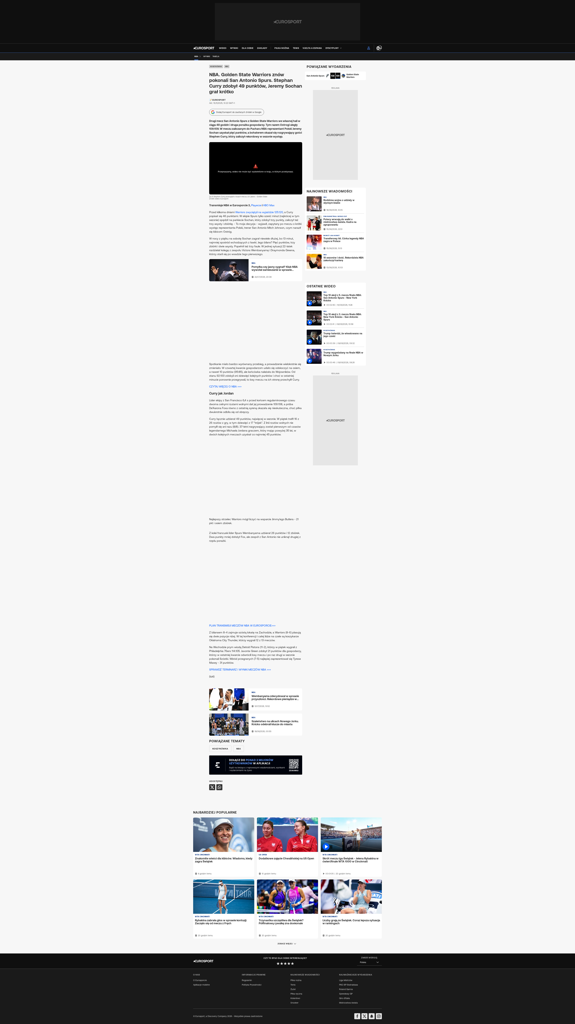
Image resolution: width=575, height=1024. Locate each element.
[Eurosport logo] (203, 48)
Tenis (292, 985)
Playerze (256, 205)
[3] (285, 963)
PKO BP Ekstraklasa (348, 985)
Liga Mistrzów (345, 980)
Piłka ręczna (296, 994)
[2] (281, 963)
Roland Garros (346, 989)
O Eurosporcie (200, 980)
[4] (289, 963)
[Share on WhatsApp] (219, 787)
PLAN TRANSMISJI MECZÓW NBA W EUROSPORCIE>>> (242, 625)
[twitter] (364, 1016)
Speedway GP (345, 994)
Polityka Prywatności (251, 985)
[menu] (369, 48)
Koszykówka (216, 66)
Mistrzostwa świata (348, 1003)
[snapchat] (372, 1016)
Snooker (294, 1003)
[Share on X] (212, 787)
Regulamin (247, 980)
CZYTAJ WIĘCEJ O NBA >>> (225, 386)
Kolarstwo (295, 998)
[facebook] (357, 1016)
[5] (292, 963)
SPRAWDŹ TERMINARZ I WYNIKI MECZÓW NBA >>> (240, 669)
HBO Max (268, 205)
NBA (227, 66)
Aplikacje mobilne (201, 985)
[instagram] (379, 1016)
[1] (278, 963)
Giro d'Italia (344, 998)
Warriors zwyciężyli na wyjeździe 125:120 (259, 212)
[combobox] (369, 962)
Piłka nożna (295, 980)
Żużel (293, 989)
